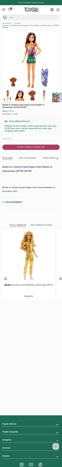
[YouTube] (31, 464)
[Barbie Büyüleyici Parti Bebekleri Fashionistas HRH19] (28, 256)
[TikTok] (40, 464)
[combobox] (28, 17)
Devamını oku (9, 191)
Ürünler (17, 23)
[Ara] (4, 17)
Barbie (11, 111)
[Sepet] (58, 9)
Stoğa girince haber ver (31, 147)
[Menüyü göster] (4, 9)
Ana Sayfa (6, 23)
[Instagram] (21, 464)
